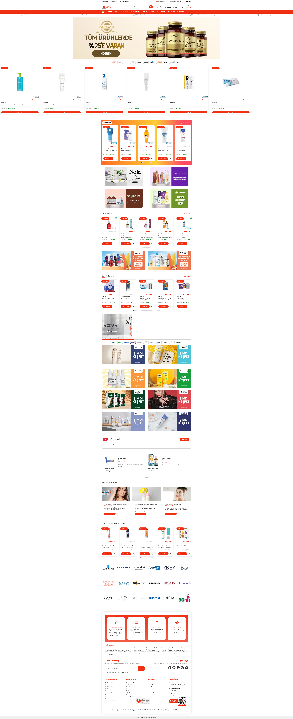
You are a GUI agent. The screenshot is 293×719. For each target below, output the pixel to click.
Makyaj (173, 11)
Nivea (122, 544)
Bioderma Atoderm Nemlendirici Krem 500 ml (54, 104)
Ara (151, 6)
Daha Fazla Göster (186, 122)
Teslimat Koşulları (130, 683)
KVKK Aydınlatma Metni (132, 692)
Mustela (178, 148)
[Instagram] (182, 667)
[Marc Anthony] (146, 38)
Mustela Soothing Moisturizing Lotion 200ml (182, 151)
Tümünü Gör (181, 11)
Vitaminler (107, 698)
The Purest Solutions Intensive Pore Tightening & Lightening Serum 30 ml (128, 236)
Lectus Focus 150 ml (126, 298)
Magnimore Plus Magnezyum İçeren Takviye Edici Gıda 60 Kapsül (184, 299)
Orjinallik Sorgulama (124, 1)
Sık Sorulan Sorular (131, 696)
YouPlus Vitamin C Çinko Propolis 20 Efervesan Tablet (267, 104)
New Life (104, 296)
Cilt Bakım (117, 11)
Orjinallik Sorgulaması (131, 694)
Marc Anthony (143, 544)
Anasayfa (150, 683)
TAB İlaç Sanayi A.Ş (126, 296)
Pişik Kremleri (108, 688)
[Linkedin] (186, 667)
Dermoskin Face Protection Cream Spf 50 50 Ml (139, 104)
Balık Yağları (108, 694)
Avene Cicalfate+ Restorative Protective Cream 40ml (99, 104)
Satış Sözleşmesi (130, 686)
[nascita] (146, 327)
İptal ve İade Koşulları (131, 688)
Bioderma (3, 102)
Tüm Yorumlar (184, 439)
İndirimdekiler (151, 686)
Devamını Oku (110, 513)
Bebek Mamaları (109, 686)
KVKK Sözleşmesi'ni (111, 672)
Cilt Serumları (108, 690)
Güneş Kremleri (135, 11)
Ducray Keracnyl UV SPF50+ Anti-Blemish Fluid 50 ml (164, 151)
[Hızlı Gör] (115, 158)
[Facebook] (169, 667)
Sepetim (150, 690)
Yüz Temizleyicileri (109, 683)
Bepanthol (172, 102)
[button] (141, 162)
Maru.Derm (161, 234)
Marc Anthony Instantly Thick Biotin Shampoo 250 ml (146, 546)
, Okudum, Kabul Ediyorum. (117, 672)
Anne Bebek (109, 11)
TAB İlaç (142, 296)
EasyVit (160, 296)
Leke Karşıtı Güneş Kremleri (111, 692)
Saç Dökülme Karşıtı (110, 700)
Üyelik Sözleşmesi (130, 684)
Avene (87, 102)
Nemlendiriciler (108, 684)
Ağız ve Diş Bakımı (154, 11)
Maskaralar (108, 696)
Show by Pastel (106, 544)
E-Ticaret (142, 717)
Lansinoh (123, 148)
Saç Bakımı (144, 11)
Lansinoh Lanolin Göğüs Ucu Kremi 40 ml (110, 470)
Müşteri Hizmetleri (152, 688)
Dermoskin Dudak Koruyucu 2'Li (184, 546)
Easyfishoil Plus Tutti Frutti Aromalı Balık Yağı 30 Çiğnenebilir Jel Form (164, 299)
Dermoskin (130, 102)
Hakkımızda (105, 1)
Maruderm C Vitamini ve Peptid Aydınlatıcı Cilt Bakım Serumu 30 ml (165, 236)
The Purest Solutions (126, 234)
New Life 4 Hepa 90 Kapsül (108, 298)
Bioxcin (141, 148)
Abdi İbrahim (257, 102)
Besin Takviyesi (165, 11)
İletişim (149, 696)
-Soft (138, 717)
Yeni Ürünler (151, 684)
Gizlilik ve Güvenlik (130, 690)
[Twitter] (173, 667)
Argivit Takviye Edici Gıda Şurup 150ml (153, 469)
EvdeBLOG (114, 1)
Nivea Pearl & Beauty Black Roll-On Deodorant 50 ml (127, 546)
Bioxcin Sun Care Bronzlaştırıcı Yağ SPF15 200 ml (146, 151)
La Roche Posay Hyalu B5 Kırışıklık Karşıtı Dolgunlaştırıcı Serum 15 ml (183, 236)
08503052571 (189, 1)
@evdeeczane (161, 1)
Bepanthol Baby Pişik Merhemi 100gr (179, 104)
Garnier (160, 544)
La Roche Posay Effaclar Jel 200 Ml (110, 151)
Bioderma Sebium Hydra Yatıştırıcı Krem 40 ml (12, 104)
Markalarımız (151, 694)
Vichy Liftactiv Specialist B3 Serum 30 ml (109, 236)
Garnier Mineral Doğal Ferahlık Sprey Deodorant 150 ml (164, 546)
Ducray (159, 148)
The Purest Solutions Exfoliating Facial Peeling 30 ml (146, 236)
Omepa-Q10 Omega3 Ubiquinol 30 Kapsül (145, 299)
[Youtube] (178, 667)
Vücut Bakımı (125, 11)
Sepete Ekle (20, 112)
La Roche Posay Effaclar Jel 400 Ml (220, 104)
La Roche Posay (216, 102)
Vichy (103, 234)
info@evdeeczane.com (175, 1)
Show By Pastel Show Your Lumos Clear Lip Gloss (109, 546)
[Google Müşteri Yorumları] (143, 703)
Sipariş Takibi (151, 692)
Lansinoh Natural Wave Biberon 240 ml (127, 151)
